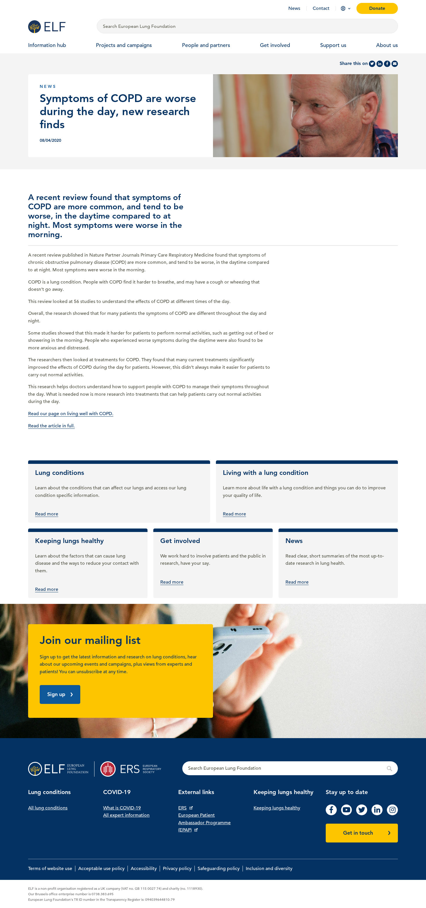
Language (343, 8)
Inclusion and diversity (269, 868)
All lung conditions (48, 808)
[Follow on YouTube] (346, 814)
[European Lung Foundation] (59, 26)
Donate (377, 8)
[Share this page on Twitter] (372, 64)
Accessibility (144, 868)
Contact (321, 8)
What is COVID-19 (122, 808)
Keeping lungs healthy (277, 808)
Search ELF (290, 768)
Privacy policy (177, 868)
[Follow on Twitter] (361, 814)
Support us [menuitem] (333, 45)
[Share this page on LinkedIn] (379, 64)
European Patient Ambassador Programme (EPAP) (204, 822)
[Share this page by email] (395, 64)
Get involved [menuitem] (275, 45)
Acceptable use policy (101, 868)
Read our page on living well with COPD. (70, 414)
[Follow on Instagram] (392, 814)
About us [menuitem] (387, 45)
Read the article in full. (51, 426)
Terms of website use (50, 868)
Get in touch (358, 832)
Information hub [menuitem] (47, 45)
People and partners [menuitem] (206, 45)
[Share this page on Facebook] (387, 64)
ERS (182, 808)
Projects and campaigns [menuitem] (124, 45)
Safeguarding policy (219, 868)
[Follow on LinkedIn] (377, 814)
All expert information (126, 815)
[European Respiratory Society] (133, 769)
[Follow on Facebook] (331, 814)
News (294, 8)
